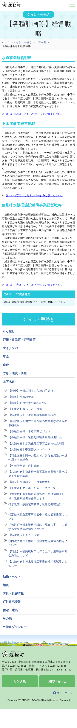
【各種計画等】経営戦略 (23, 465)
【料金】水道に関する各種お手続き (30, 390)
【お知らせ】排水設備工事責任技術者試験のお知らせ (37, 563)
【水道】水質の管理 (21, 396)
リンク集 (20, 681)
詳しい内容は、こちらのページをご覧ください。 (34, 113)
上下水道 (41, 42)
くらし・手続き (22, 42)
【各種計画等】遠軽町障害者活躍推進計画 (35, 437)
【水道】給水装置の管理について (29, 402)
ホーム (6, 42)
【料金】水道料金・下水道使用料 (29, 481)
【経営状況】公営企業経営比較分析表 (32, 414)
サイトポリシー (66, 692)
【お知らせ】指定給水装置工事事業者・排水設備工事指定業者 (37, 474)
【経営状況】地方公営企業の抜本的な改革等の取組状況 (37, 423)
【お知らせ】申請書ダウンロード (29, 449)
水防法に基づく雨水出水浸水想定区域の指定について (37, 543)
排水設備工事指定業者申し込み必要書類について (37, 506)
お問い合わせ (57, 681)
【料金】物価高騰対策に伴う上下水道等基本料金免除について (37, 553)
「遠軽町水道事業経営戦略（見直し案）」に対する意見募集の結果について (37, 527)
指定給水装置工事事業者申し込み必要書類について (37, 516)
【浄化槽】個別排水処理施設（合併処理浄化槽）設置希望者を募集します (36, 496)
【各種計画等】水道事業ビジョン (29, 431)
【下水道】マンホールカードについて (32, 488)
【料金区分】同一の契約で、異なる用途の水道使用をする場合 (37, 457)
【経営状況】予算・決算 (23, 535)
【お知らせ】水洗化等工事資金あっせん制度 (36, 443)
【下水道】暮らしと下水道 (25, 409)
